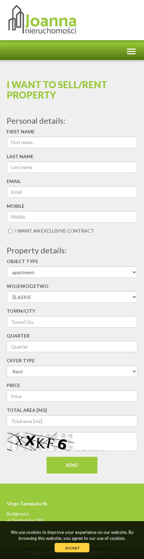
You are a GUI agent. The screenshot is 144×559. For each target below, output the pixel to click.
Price (13, 385)
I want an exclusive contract (54, 231)
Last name (20, 156)
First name (21, 131)
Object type (22, 261)
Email (14, 181)
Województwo (28, 286)
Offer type (21, 360)
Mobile (15, 206)
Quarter (18, 335)
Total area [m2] (27, 410)
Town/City (21, 311)
